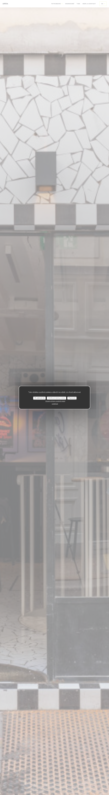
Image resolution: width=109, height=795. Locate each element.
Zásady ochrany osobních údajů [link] (55, 401)
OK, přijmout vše (39, 398)
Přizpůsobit (71, 398)
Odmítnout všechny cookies (56, 398)
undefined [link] (55, 404)
